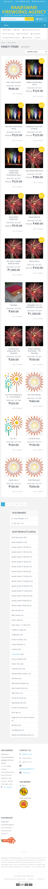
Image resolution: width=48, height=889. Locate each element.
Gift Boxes (15, 678)
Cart (42, 19)
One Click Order (8, 34)
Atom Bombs (16, 610)
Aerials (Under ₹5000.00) (20, 605)
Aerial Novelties (17, 542)
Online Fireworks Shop (32, 30)
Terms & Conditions (24, 882)
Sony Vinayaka (19, 518)
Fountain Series (17, 669)
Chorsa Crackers (17, 639)
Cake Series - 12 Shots (19, 625)
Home (18, 30)
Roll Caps (14, 712)
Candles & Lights (17, 630)
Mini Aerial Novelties (18, 683)
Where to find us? (39, 1)
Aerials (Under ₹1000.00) (20, 586)
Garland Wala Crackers (12, 38)
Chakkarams (15, 635)
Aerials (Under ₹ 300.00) (20, 557)
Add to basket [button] (17, 94)
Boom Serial (15, 620)
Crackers (38, 38)
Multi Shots (15, 693)
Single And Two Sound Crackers (22, 717)
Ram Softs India (28, 876)
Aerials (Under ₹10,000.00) (20, 581)
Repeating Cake (17, 703)
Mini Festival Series (18, 688)
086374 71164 (27, 754)
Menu (6, 25)
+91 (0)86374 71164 (23, 1)
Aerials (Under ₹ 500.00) (20, 567)
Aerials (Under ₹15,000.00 (20, 591)
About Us (31, 879)
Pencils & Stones (17, 698)
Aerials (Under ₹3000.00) (20, 601)
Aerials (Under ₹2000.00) (20, 596)
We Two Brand (23, 34)
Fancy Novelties (17, 659)
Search (29, 19)
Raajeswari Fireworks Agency (24, 9)
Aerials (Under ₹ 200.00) (20, 552)
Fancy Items (28, 38)
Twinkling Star (16, 730)
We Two (17, 523)
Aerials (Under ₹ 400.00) (20, 562)
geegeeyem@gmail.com (27, 769)
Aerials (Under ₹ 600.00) (20, 571)
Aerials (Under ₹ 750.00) (20, 576)
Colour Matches (17, 644)
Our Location (8, 787)
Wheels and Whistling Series (21, 735)
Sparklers (14, 725)
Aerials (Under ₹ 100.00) (20, 547)
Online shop (41, 867)
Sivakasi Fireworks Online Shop (14, 879)
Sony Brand (36, 34)
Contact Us (9, 1)
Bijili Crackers (16, 615)
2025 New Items (17, 537)
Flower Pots (15, 664)
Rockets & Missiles (18, 708)
